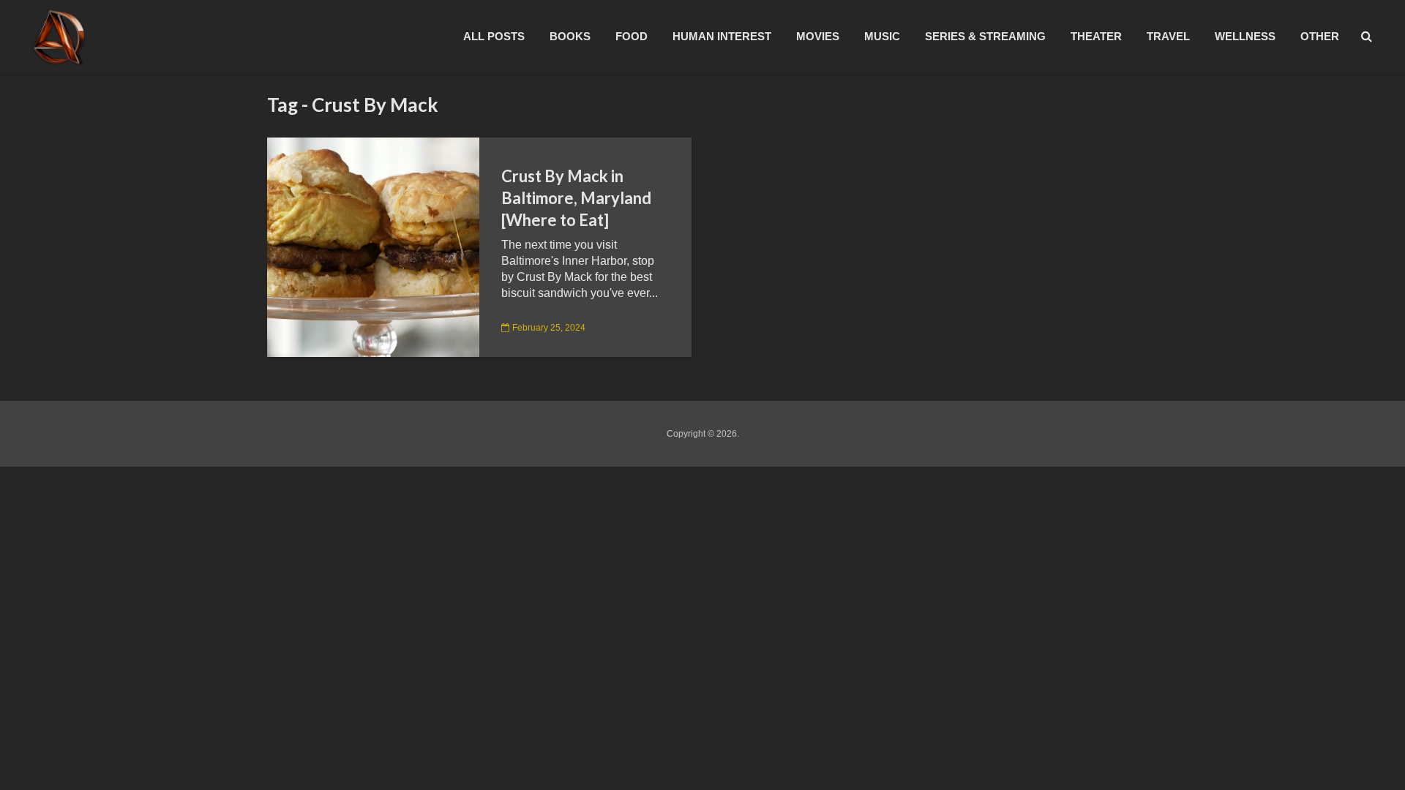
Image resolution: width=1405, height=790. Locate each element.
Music (882, 36)
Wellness (1245, 36)
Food (631, 36)
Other (1319, 36)
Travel (1168, 36)
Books (570, 36)
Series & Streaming (985, 36)
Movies (817, 36)
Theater (1096, 36)
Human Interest (721, 36)
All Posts (494, 36)
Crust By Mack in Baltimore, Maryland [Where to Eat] (576, 198)
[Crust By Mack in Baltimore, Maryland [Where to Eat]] (373, 246)
